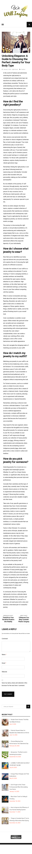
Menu (2, 24)
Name (4, 654)
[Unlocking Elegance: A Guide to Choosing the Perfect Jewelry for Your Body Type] (16, 52)
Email (4, 663)
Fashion (23, 69)
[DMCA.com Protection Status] (16, 838)
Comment (5, 638)
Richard (16, 69)
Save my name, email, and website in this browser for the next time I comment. (14, 684)
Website (4, 672)
